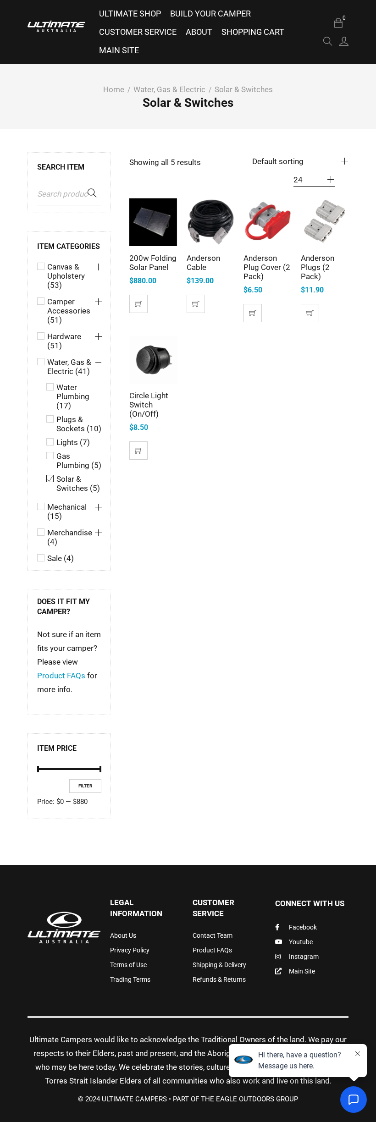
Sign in (343, 41)
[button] (138, 304)
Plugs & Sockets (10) (78, 424)
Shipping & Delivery (219, 964)
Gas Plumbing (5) (78, 460)
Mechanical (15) (67, 511)
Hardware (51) (64, 341)
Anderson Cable (203, 262)
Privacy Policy (129, 950)
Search (92, 193)
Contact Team (212, 935)
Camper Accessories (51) (68, 310)
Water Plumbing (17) (72, 396)
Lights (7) (73, 442)
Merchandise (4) (69, 537)
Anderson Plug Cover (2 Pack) (266, 267)
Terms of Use (128, 964)
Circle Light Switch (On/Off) (148, 404)
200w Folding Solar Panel (153, 262)
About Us (123, 935)
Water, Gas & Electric (169, 89)
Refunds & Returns (219, 979)
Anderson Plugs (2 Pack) (317, 267)
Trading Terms (130, 979)
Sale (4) (60, 558)
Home (113, 89)
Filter (85, 785)
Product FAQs (61, 675)
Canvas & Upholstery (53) (66, 276)
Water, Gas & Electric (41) (69, 367)
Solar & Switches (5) (78, 483)
